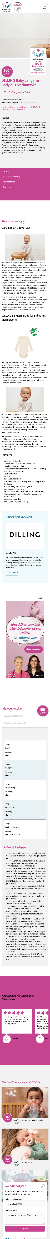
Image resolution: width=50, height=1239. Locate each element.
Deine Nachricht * (11, 1210)
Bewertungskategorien (14, 723)
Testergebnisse (12, 709)
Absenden (25, 1229)
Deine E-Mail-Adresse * (14, 1199)
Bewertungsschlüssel (13, 715)
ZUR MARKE (12, 572)
